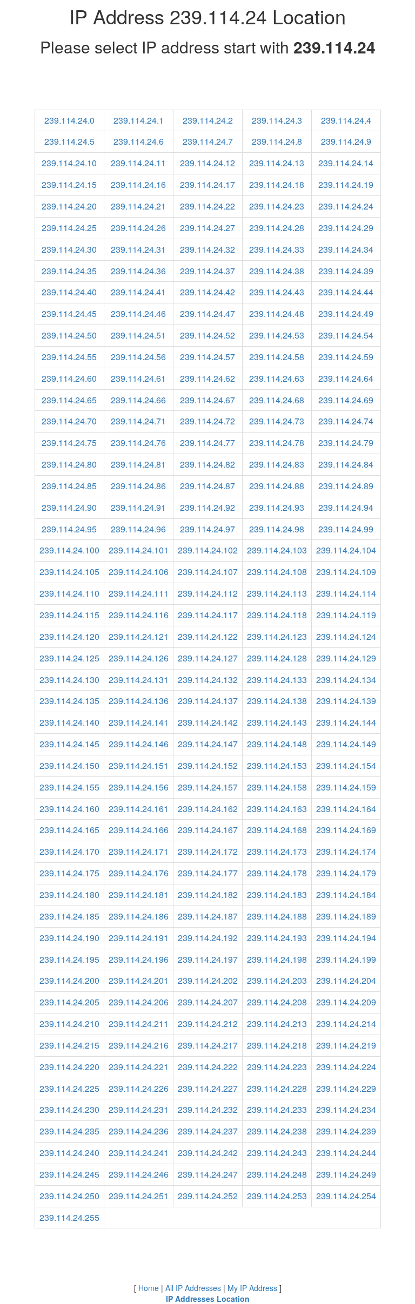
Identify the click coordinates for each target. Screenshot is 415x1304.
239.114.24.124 (346, 636)
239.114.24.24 (345, 206)
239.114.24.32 (207, 249)
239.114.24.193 (277, 937)
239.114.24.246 (139, 1174)
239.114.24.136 (139, 700)
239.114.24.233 (277, 1109)
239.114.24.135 (69, 700)
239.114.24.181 (139, 894)
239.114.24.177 (208, 873)
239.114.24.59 (345, 356)
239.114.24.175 (69, 873)
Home (148, 1287)
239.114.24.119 (346, 615)
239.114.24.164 (346, 808)
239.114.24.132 (208, 679)
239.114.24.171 (139, 851)
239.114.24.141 (139, 722)
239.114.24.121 (139, 636)
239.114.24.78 (276, 442)
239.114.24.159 (346, 787)
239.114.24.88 (276, 485)
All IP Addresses (193, 1287)
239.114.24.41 (138, 292)
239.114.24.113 (277, 593)
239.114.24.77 (207, 442)
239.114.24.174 (346, 851)
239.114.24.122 (208, 636)
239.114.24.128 (277, 658)
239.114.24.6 (138, 141)
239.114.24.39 (345, 271)
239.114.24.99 (345, 529)
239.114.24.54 (345, 335)
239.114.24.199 (346, 959)
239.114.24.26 (138, 227)
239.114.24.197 (208, 959)
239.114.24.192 (208, 937)
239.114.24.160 (69, 808)
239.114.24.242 (208, 1152)
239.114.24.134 (346, 679)
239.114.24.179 (346, 873)
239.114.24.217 (208, 1045)
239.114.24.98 (276, 529)
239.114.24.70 (69, 421)
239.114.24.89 (345, 485)
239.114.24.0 (69, 120)
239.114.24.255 (69, 1217)
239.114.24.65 (69, 400)
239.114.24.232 (208, 1109)
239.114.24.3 (277, 120)
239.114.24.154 (346, 765)
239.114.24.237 (208, 1131)
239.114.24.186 (139, 916)
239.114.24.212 (208, 1023)
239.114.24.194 (346, 937)
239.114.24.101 (139, 550)
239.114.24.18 (276, 184)
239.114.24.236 (139, 1131)
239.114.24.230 (69, 1109)
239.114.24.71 (138, 421)
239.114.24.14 (345, 163)
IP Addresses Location (208, 1298)
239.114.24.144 (346, 722)
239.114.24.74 (345, 421)
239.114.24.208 (277, 1002)
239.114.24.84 (345, 464)
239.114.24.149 (346, 744)
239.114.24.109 (346, 571)
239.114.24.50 (69, 335)
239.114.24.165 (69, 829)
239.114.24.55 (69, 356)
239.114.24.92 (207, 507)
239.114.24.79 (345, 442)
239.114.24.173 (277, 851)
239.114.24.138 (277, 700)
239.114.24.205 (69, 1002)
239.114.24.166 (139, 829)
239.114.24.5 (69, 141)
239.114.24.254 (346, 1196)
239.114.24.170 (69, 851)
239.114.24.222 (208, 1066)
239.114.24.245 (69, 1174)
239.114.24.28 (276, 227)
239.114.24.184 (346, 894)
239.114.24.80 (69, 464)
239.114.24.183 (277, 894)
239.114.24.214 (346, 1023)
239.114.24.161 (139, 808)
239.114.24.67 (207, 400)
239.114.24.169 (346, 829)
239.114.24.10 (69, 163)
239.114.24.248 (277, 1174)
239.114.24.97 (207, 529)
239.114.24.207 (208, 1002)
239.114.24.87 (207, 485)
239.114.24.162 (208, 808)
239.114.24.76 (138, 442)
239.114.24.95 (69, 529)
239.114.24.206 (139, 1002)
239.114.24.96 (138, 529)
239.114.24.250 (69, 1196)
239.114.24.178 (277, 873)
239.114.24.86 (138, 485)
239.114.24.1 (138, 120)
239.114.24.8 (277, 141)
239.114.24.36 (138, 271)
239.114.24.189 (346, 916)
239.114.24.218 (277, 1045)
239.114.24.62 (207, 378)
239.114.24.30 (69, 249)
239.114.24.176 (139, 873)
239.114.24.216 (139, 1045)
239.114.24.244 (346, 1152)
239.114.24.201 (139, 980)
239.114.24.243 (277, 1152)
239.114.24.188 (277, 916)
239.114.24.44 (345, 292)
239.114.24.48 (276, 313)
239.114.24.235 (69, 1131)
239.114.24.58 (276, 356)
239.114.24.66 (138, 400)
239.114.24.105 (69, 571)
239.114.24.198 (277, 959)
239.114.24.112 (208, 593)
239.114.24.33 (276, 249)
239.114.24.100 (69, 550)
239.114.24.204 (346, 980)
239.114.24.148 (277, 744)
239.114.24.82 (207, 464)
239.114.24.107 (208, 571)
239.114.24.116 (139, 615)
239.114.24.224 (346, 1066)
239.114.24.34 (345, 249)
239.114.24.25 (69, 227)
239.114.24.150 (69, 765)
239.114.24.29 (345, 227)
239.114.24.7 (208, 141)
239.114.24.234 (346, 1109)
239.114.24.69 (345, 400)
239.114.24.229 (346, 1088)
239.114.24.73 (276, 421)
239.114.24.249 (346, 1174)
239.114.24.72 (207, 421)
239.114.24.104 (346, 550)
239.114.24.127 (208, 658)
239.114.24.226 (139, 1088)
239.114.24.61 (138, 378)
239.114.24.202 (208, 980)
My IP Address (252, 1287)
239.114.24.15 (69, 184)
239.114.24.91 (138, 507)
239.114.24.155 (69, 787)
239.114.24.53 (276, 335)
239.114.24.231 (139, 1109)
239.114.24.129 (346, 658)
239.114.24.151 (139, 765)
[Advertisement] (207, 85)
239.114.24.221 (139, 1066)
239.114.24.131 (139, 679)
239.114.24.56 (138, 356)
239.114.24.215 (69, 1045)
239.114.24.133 (277, 679)
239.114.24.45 (69, 313)
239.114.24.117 (208, 615)
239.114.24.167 (208, 829)
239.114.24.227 (208, 1088)
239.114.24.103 (277, 550)
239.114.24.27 (207, 227)
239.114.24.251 (139, 1196)
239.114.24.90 (69, 507)
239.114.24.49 (345, 313)
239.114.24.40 (69, 292)
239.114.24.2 (208, 120)
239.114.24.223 (277, 1066)
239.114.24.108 (277, 571)
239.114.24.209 (346, 1002)
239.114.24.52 (207, 335)
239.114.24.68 (276, 400)
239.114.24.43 (276, 292)
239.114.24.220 (69, 1066)
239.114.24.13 (276, 163)
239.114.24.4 (346, 120)
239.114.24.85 (69, 485)
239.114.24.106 (139, 571)
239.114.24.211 (139, 1023)
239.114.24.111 (139, 593)
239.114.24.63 (276, 378)
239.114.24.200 (69, 980)
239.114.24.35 (69, 271)
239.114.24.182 (208, 894)
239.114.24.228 (277, 1088)
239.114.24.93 (276, 507)
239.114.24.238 (277, 1131)
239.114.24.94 (345, 507)
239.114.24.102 (208, 550)
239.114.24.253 (277, 1196)
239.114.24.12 (207, 163)
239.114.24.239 (346, 1131)
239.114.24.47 (207, 313)
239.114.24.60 (69, 378)
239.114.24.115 (69, 615)
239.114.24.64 (345, 378)
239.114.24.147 (208, 744)
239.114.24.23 (276, 206)
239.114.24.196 (139, 959)
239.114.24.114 (346, 593)
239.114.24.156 (139, 787)
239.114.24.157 (208, 787)
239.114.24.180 (69, 894)
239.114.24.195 (69, 959)
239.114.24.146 (139, 744)
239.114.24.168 (277, 829)
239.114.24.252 (208, 1196)
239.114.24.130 (69, 679)
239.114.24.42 (207, 292)
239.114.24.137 (208, 700)
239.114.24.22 (207, 206)
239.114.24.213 (277, 1023)
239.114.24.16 (138, 184)
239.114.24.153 (277, 765)
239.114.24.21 (138, 206)
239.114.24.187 (208, 916)
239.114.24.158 (277, 787)
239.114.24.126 (139, 658)
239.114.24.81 (138, 464)
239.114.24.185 (69, 916)
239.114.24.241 (139, 1152)
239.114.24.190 (69, 937)
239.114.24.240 (69, 1152)
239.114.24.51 (138, 335)
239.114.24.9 (346, 141)
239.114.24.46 (138, 313)
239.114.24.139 (346, 700)
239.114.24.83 (276, 464)
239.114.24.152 (208, 765)
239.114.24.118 (277, 615)
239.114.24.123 (277, 636)
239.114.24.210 (69, 1023)
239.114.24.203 (277, 980)
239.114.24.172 (208, 851)
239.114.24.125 (69, 658)
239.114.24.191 (139, 937)
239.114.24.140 (69, 722)
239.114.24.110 (69, 593)
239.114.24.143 (277, 722)
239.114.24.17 (207, 184)
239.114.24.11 (138, 163)
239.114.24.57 (207, 356)
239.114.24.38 (276, 271)
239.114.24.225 (69, 1088)
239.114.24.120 (69, 636)
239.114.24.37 (207, 271)
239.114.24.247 (208, 1174)
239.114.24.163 (277, 808)
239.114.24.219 (346, 1045)
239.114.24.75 (69, 442)
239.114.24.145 (69, 744)
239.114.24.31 (138, 249)
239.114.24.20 (69, 206)
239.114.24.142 (208, 722)
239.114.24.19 (345, 184)
